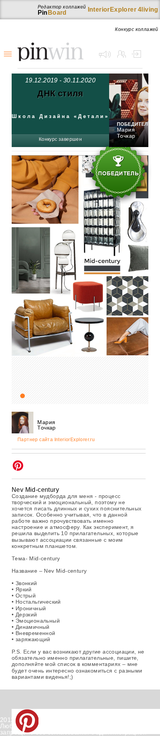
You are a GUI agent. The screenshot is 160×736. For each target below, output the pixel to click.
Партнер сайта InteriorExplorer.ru (56, 439)
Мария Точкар (126, 133)
